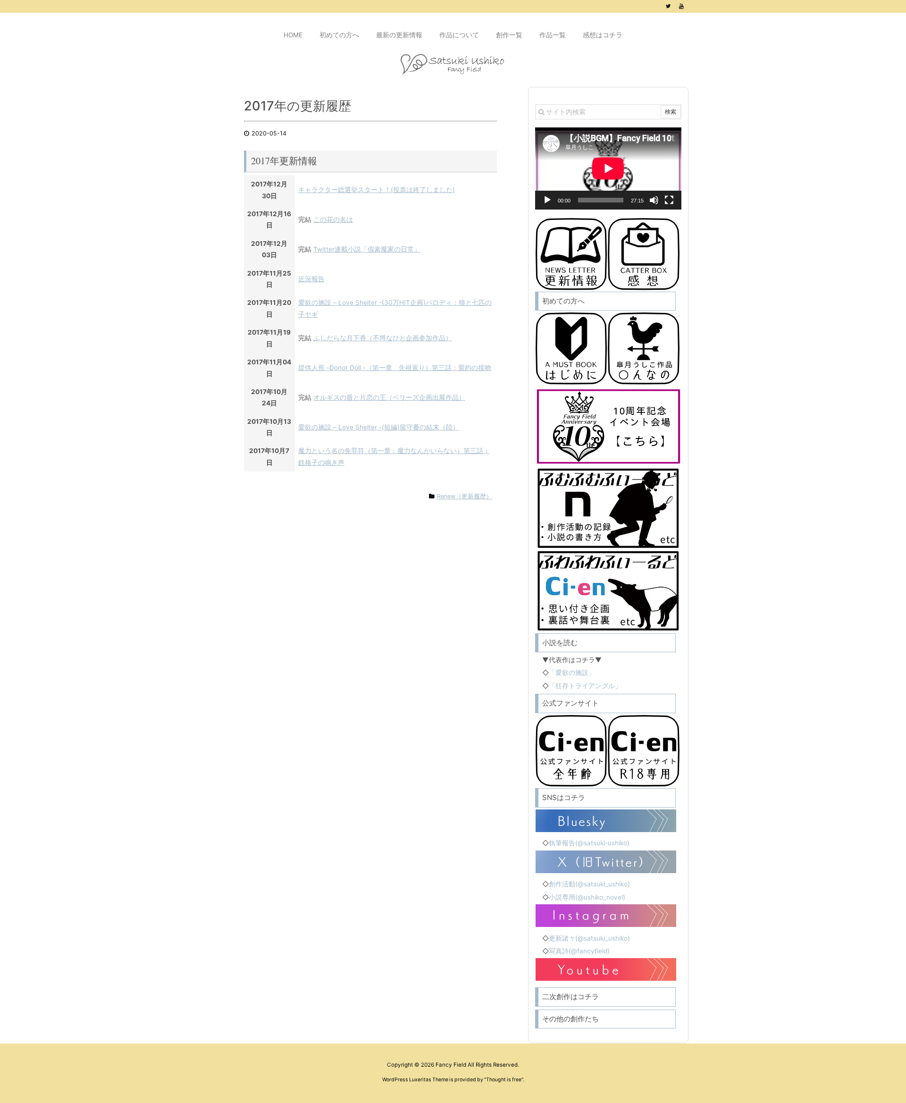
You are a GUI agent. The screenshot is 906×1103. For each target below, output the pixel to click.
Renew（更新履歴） (464, 496)
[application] (608, 168)
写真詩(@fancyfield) (579, 951)
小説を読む (560, 642)
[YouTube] (681, 6)
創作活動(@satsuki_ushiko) (589, 884)
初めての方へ (563, 300)
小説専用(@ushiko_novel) (587, 897)
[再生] (547, 200)
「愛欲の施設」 (572, 672)
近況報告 (311, 279)
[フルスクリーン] (669, 200)
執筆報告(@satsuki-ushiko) (589, 843)
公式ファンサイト (570, 703)
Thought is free (503, 1080)
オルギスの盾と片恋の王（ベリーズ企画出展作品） (389, 397)
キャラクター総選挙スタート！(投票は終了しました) (376, 190)
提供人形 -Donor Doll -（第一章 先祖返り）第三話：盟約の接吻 (394, 367)
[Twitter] (668, 6)
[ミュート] (654, 200)
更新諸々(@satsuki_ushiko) (589, 938)
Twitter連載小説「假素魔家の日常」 (366, 249)
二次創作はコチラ (570, 996)
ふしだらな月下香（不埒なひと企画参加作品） (382, 338)
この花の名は (333, 219)
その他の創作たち (570, 1018)
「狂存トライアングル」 (585, 686)
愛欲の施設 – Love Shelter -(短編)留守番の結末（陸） (378, 427)
